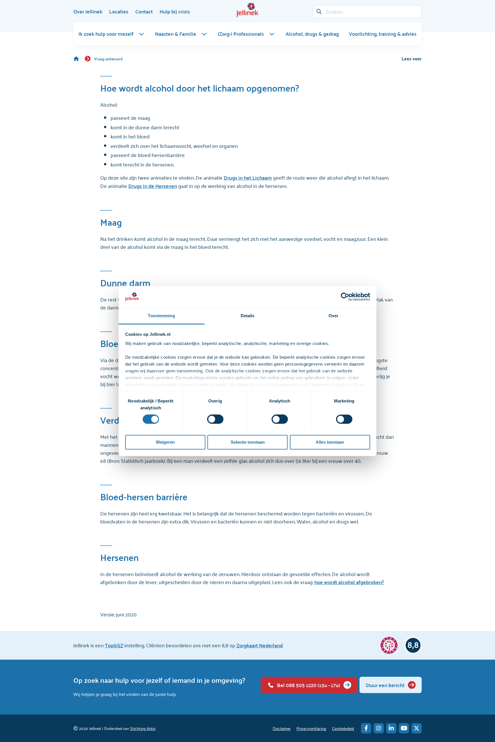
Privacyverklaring (311, 728)
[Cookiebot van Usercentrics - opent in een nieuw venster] (345, 297)
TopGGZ (114, 645)
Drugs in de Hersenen (152, 186)
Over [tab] (333, 315)
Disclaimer (282, 728)
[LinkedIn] (391, 728)
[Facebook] (366, 728)
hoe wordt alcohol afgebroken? (349, 582)
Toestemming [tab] (161, 315)
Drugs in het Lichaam (248, 177)
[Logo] (247, 10)
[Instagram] (379, 728)
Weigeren (165, 442)
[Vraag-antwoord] (79, 58)
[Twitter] (416, 728)
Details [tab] (248, 315)
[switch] (215, 419)
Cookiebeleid (343, 728)
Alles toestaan (330, 442)
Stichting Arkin (143, 728)
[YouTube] (404, 728)
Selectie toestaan (248, 442)
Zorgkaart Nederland (259, 645)
